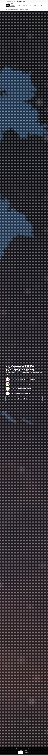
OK (20, 752)
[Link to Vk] (40, 1)
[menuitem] (12, 5)
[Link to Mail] (41, 1)
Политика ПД (10, 0)
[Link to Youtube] (38, 1)
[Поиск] (41, 5)
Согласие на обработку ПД (18, 0)
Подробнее (27, 752)
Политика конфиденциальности (30, 0)
